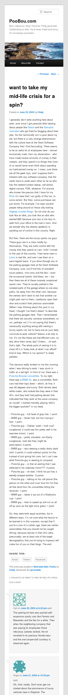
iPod (11, 196)
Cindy (41, 112)
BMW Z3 (26, 379)
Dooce (31, 127)
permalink (35, 570)
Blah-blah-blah (41, 566)
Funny (53, 566)
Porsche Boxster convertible (24, 376)
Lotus (12, 257)
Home (13, 62)
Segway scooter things (21, 211)
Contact (40, 62)
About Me (26, 62)
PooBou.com (22, 21)
